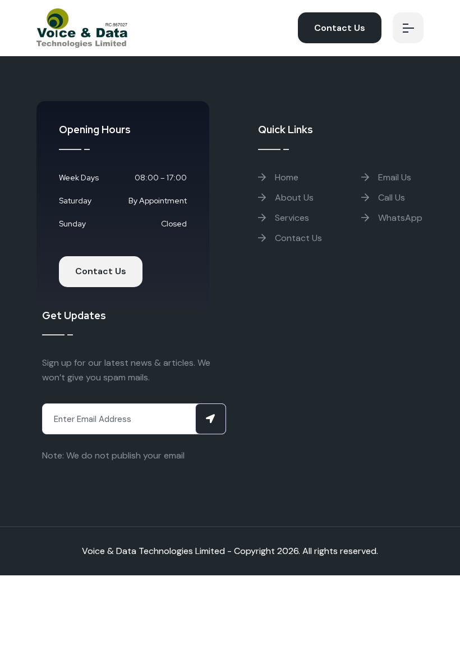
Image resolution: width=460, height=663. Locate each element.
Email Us (393, 177)
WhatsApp (399, 218)
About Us (293, 197)
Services (291, 218)
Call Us (390, 197)
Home (285, 177)
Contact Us (339, 28)
